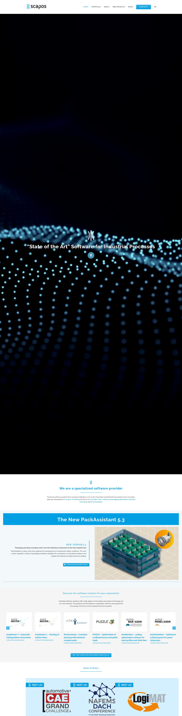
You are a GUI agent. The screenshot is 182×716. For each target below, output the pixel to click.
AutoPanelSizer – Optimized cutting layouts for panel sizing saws (163, 637)
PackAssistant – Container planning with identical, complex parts (75, 637)
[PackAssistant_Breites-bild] (137, 527)
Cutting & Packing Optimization (15, 640)
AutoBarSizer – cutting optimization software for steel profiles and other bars (134, 637)
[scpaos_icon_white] (91, 230)
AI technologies (96, 502)
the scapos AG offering (71, 499)
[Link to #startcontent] (91, 255)
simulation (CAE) (96, 499)
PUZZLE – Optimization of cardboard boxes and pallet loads (105, 637)
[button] (7, 628)
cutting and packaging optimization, (115, 499)
